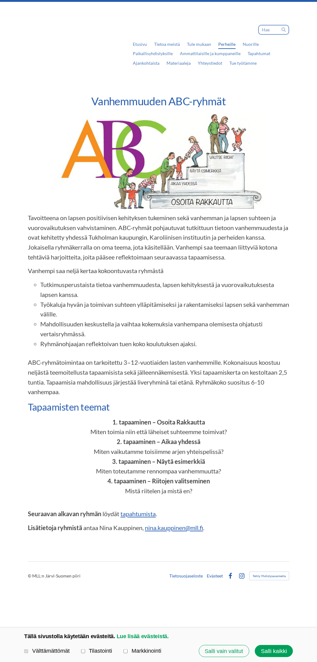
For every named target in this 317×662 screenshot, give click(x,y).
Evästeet (215, 576)
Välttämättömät (51, 650)
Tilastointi (100, 650)
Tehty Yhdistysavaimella (269, 576)
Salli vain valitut (224, 651)
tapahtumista (138, 513)
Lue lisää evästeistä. (143, 636)
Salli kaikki (274, 651)
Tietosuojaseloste (186, 576)
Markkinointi (146, 650)
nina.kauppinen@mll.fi (174, 527)
